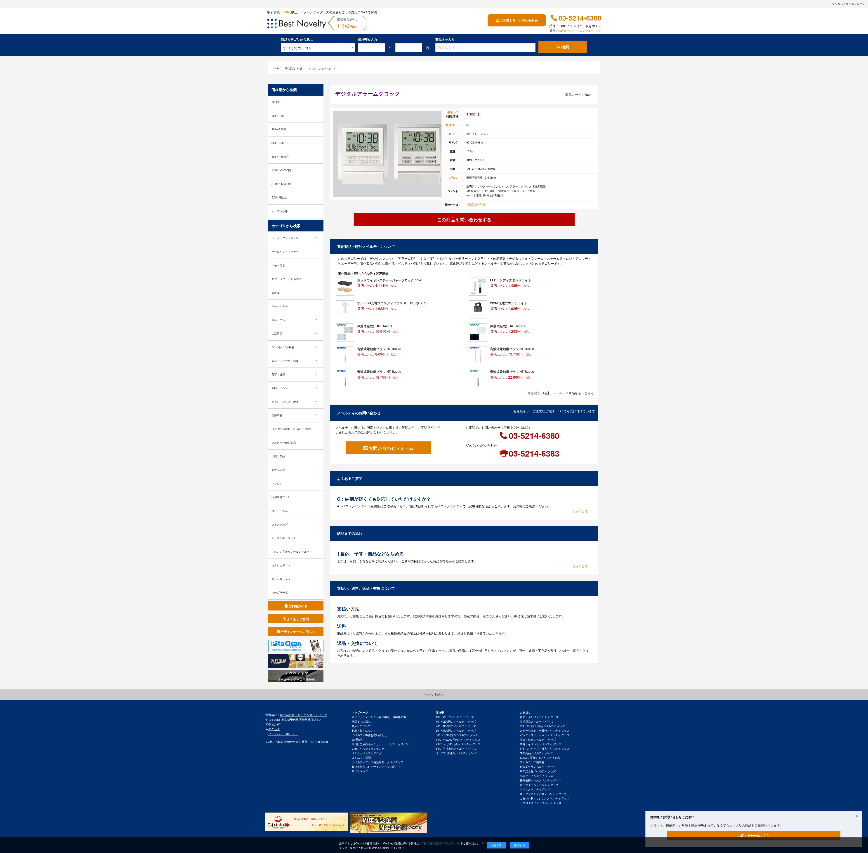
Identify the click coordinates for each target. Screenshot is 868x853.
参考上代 (452, 112)
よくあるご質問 (361, 758)
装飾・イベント (280, 388)
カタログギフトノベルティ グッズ (540, 803)
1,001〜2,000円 (281, 170)
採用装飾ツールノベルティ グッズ (540, 780)
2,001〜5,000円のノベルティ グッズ (458, 744)
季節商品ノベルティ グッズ (536, 753)
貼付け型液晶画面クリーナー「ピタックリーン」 (381, 744)
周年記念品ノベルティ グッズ (538, 771)
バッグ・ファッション (285, 238)
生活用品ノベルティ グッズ (536, 721)
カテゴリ (525, 712)
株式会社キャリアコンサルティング (579, 30)
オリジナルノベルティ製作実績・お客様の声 (379, 717)
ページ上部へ (434, 694)
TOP (276, 68)
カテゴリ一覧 (279, 592)
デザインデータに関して (298, 631)
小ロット (276, 483)
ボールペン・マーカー (285, 252)
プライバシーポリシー (283, 734)
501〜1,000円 (280, 157)
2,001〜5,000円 (281, 184)
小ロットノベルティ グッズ (536, 776)
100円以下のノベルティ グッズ (455, 717)
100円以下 (277, 102)
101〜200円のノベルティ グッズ (456, 721)
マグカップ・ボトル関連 (286, 279)
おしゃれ (280, 579)
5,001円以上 (279, 197)
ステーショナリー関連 (285, 361)
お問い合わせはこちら (754, 835)
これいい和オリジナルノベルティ (291, 551)
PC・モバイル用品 (282, 347)
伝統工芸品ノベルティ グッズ (538, 767)
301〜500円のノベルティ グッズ (456, 730)
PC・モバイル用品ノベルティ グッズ (542, 726)
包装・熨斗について (364, 730)
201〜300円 (278, 129)
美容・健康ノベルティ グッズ (538, 740)
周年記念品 (278, 470)
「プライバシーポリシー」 (440, 843)
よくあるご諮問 (298, 619)
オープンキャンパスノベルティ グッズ (543, 794)
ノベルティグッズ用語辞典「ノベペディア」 (379, 762)
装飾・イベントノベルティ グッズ (540, 744)
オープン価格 (279, 211)
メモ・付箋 (278, 265)
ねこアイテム (279, 511)
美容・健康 (278, 374)
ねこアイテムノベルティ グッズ (539, 785)
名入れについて (361, 726)
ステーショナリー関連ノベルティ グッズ (544, 730)
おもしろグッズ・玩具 (285, 402)
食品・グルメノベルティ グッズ (539, 717)
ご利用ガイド (297, 606)
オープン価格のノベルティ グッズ (456, 753)
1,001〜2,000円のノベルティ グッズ (458, 740)
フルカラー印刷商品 (283, 443)
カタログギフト (280, 565)
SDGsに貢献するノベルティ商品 (291, 429)
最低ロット (453, 125)
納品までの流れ (361, 721)
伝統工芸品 (278, 456)
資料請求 (357, 740)
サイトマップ (360, 771)
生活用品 (276, 333)
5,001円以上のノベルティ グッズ (456, 749)
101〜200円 (278, 116)
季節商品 (276, 415)
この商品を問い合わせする (464, 219)
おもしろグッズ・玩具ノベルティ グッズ (544, 749)
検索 (565, 47)
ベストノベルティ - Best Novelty (296, 24)
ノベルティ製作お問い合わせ (369, 735)
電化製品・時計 (293, 68)
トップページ (360, 712)
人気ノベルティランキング (368, 749)
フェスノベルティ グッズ (535, 789)
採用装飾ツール (280, 497)
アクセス (274, 729)
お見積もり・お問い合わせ (519, 20)
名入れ (453, 177)
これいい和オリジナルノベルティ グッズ (544, 798)
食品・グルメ (279, 320)
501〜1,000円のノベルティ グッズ (457, 735)
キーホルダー (279, 306)
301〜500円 (278, 143)
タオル (275, 292)
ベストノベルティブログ (367, 753)
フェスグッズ (279, 524)
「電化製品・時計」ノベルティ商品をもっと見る (559, 393)
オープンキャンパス (283, 538)
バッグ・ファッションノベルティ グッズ (544, 735)
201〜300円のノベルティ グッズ (456, 726)
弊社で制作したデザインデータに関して (376, 767)
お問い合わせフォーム (391, 448)
